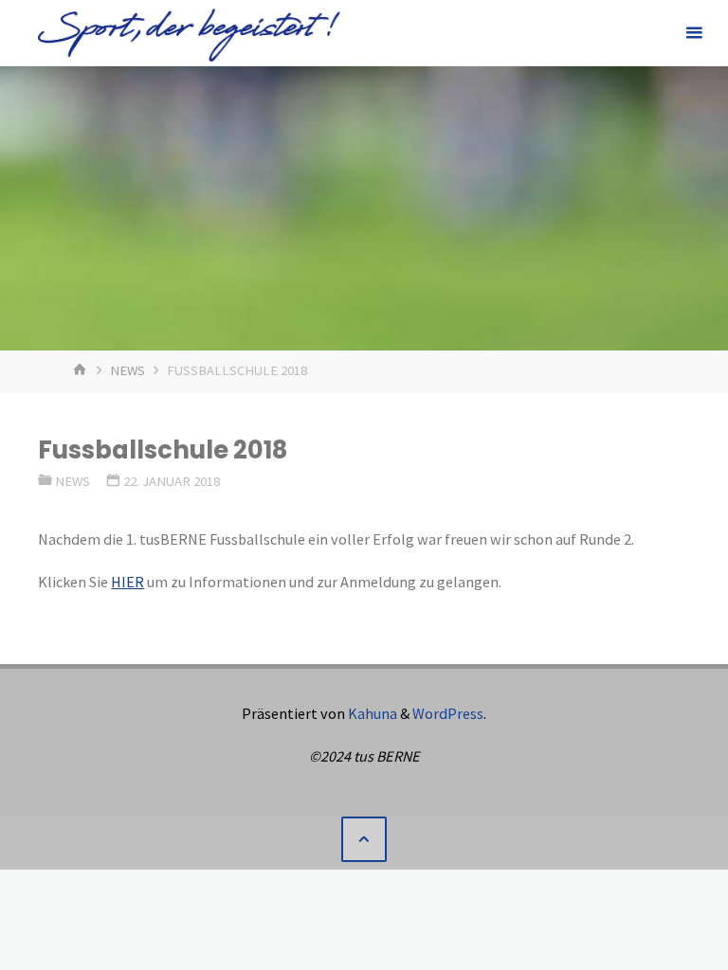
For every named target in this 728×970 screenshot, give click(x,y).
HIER (127, 581)
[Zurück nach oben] (364, 839)
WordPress (447, 713)
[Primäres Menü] (694, 33)
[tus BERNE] (188, 33)
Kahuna (371, 713)
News (127, 370)
